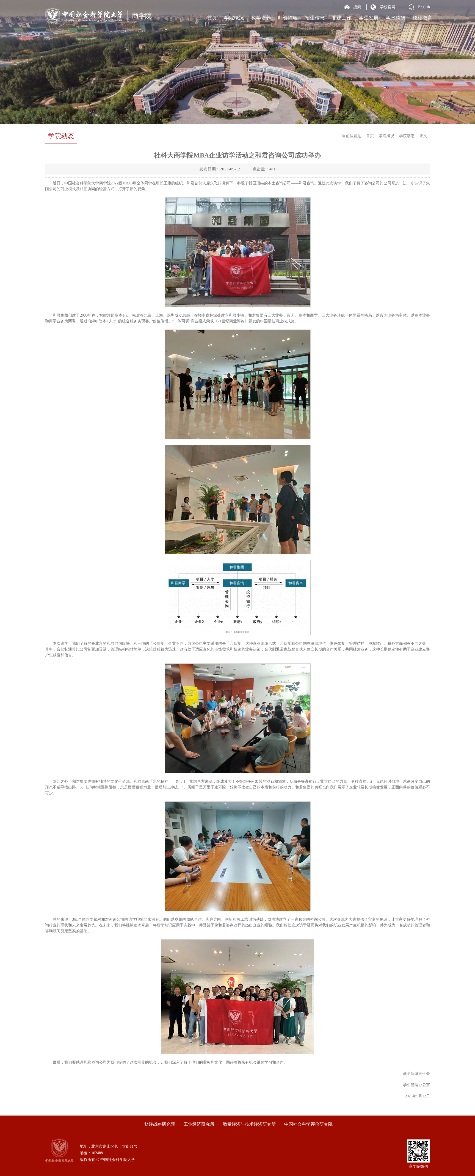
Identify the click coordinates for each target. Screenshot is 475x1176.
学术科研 (395, 18)
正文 (423, 136)
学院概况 (234, 18)
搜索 (357, 7)
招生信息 (315, 18)
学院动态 (407, 136)
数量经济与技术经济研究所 (249, 1124)
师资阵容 (288, 18)
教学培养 (261, 18)
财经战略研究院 (159, 1124)
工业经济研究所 (199, 1124)
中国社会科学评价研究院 (308, 1124)
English (424, 7)
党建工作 (342, 18)
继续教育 (422, 18)
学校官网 (387, 7)
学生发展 (369, 18)
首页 (212, 18)
